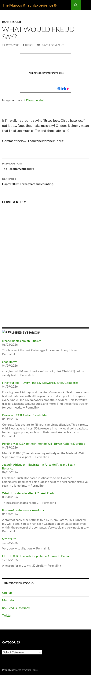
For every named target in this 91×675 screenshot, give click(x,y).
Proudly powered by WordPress (19, 669)
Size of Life (9, 539)
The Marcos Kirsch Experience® (29, 5)
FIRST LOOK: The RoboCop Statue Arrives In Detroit (36, 556)
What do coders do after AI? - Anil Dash (28, 493)
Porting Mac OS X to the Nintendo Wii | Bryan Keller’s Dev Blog (43, 443)
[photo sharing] (45, 72)
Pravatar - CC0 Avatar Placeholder (25, 415)
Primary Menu (86, 5)
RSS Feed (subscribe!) (16, 608)
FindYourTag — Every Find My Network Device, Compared (40, 382)
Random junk (11, 21)
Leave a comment (52, 45)
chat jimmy (9, 361)
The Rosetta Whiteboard (18, 166)
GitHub (7, 592)
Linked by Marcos (25, 332)
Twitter (7, 615)
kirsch (29, 45)
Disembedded (35, 100)
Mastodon (8, 600)
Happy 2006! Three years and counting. (28, 181)
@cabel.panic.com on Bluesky (21, 340)
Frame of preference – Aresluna (23, 510)
